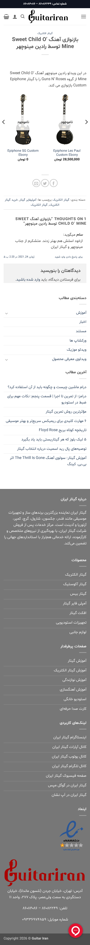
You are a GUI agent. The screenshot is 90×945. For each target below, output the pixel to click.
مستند (81, 331)
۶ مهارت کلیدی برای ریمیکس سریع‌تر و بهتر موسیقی (46, 421)
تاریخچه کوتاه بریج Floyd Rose (62, 430)
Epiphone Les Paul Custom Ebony (66, 153)
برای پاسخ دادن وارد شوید (69, 257)
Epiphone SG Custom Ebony (23, 153)
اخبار (82, 322)
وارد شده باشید (28, 279)
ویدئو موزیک (76, 349)
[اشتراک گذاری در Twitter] (45, 183)
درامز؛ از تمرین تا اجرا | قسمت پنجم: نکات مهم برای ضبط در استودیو (46, 399)
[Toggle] (6, 313)
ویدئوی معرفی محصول (69, 359)
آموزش (81, 312)
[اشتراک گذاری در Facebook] (54, 183)
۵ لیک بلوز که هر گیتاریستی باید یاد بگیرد (53, 439)
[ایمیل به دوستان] (36, 183)
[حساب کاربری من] (14, 16)
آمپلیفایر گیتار (27, 200)
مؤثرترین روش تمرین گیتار (66, 411)
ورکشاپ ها (78, 340)
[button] (83, 16)
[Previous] (86, 131)
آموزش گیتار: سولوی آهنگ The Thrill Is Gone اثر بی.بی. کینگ (48, 461)
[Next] (4, 131)
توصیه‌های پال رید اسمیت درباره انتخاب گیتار (51, 448)
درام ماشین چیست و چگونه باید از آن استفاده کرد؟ (47, 387)
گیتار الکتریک (45, 33)
